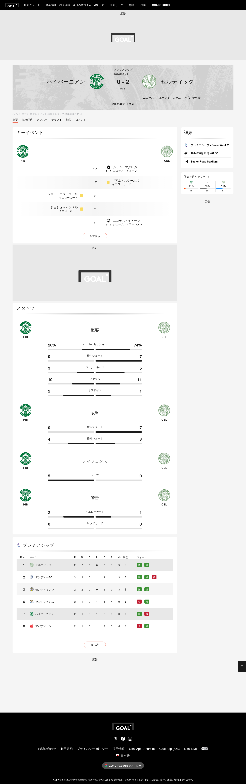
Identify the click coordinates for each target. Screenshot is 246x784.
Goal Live (190, 749)
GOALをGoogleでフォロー (125, 765)
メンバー (42, 120)
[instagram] (130, 739)
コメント (80, 120)
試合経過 (27, 120)
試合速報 (64, 5)
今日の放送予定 (82, 5)
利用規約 (67, 749)
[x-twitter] (116, 739)
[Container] (59, 81)
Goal (74, 779)
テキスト (56, 120)
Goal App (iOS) (169, 749)
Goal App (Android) (142, 749)
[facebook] (123, 739)
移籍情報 (51, 5)
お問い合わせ (47, 749)
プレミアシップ (123, 69)
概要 (15, 120)
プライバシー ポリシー (92, 749)
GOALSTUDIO (161, 5)
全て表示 (95, 236)
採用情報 (118, 749)
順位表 (95, 645)
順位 (68, 120)
